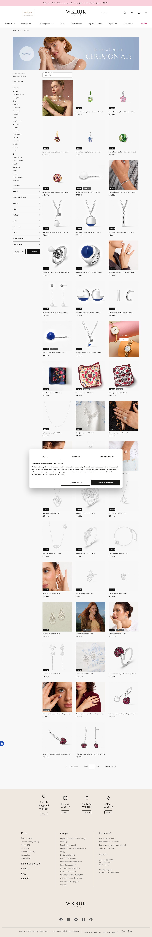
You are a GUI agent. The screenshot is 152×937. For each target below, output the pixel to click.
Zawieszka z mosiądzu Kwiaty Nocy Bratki (55, 152)
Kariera (25, 868)
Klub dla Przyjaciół (30, 863)
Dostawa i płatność (67, 855)
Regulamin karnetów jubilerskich (73, 848)
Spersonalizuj (75, 482)
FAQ (62, 852)
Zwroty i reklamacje (68, 858)
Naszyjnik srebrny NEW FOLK (85, 433)
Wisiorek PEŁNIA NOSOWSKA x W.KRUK (55, 232)
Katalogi (63, 885)
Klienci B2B (25, 845)
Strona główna (16, 30)
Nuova (15, 174)
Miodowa (16, 141)
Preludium (16, 104)
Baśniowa (16, 111)
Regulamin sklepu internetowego (73, 838)
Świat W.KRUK (26, 838)
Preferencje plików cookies (109, 842)
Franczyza (25, 848)
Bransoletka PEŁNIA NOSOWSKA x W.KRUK (122, 192)
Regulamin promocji (68, 845)
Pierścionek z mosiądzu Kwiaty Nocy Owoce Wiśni (122, 674)
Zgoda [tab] (45, 457)
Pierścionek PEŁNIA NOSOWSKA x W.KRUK (55, 272)
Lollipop (16, 127)
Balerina (15, 144)
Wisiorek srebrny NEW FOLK (51, 513)
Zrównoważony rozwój (30, 842)
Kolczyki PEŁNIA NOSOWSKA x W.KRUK (55, 312)
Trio (14, 84)
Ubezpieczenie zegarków (70, 868)
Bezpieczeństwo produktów (71, 861)
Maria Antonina (18, 94)
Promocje (64, 842)
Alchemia (16, 124)
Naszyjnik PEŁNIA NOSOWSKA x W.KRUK (89, 353)
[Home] (76, 13)
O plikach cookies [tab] (107, 456)
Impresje (16, 131)
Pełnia (15, 171)
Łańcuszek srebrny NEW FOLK (51, 433)
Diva (14, 101)
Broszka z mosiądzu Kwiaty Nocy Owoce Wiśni (123, 714)
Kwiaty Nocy (17, 157)
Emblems (16, 88)
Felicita (15, 137)
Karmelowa (16, 108)
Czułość (15, 147)
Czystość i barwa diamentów (71, 878)
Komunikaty (26, 855)
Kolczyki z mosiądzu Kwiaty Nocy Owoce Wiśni (90, 754)
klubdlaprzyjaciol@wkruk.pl (109, 872)
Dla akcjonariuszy (28, 852)
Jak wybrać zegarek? (68, 865)
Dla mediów (26, 858)
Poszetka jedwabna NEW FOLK (52, 393)
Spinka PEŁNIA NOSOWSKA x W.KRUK (88, 192)
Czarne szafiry (18, 177)
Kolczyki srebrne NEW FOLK (51, 593)
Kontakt (25, 878)
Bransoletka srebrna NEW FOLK (118, 473)
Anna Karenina (18, 161)
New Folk (16, 180)
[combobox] (57, 75)
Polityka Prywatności (107, 838)
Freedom (16, 114)
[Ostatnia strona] (115, 766)
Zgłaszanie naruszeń (107, 848)
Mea (14, 118)
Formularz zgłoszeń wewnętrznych (112, 845)
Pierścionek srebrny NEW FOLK (118, 433)
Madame (16, 91)
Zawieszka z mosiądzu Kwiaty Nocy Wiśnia (122, 112)
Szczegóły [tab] (76, 456)
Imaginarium (17, 121)
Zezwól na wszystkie (105, 482)
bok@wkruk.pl (104, 865)
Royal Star (16, 167)
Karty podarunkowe (68, 871)
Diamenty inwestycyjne (69, 881)
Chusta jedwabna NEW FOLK (85, 393)
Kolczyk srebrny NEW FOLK (84, 593)
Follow (15, 151)
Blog (23, 873)
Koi (14, 154)
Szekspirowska (18, 81)
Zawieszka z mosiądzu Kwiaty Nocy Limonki (89, 112)
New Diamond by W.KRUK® (71, 875)
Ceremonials (17, 134)
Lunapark (16, 98)
